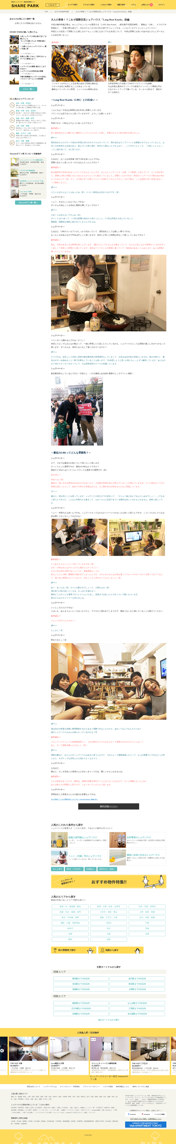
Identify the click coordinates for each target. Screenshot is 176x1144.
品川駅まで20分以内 (137, 979)
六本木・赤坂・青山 (108, 912)
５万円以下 (99, 1107)
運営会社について (33, 1087)
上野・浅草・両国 (147, 912)
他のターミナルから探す (108, 1020)
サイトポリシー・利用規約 (70, 1087)
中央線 (30, 1121)
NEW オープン (85, 1110)
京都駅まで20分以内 (81, 1014)
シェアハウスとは (50, 1087)
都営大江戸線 (99, 1121)
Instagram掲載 (96, 1110)
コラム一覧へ (28, 89)
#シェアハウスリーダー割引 (104, 1076)
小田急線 (17, 1123)
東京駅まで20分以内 (137, 984)
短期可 (63, 1110)
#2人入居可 (57, 869)
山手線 (13, 1121)
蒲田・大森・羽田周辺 (70, 923)
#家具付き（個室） (107, 869)
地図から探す (112, 950)
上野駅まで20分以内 (137, 989)
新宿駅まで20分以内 (81, 979)
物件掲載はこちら (122, 1087)
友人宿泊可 (38, 1107)
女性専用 (13, 1107)
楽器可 (35, 1110)
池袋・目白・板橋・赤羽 (70, 912)
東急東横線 (66, 1121)
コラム (133, 5)
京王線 (19, 1121)
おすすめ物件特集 (62, 12)
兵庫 (147, 934)
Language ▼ (52, 5)
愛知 (70, 939)
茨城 (147, 928)
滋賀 (109, 939)
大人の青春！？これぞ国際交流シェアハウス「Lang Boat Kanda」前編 (104, 12)
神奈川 (70, 928)
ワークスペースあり (73, 1110)
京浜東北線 (50, 1121)
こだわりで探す (106, 5)
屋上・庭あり (74, 1107)
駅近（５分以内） (63, 1107)
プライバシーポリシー (91, 1087)
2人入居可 (28, 1110)
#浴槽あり (90, 869)
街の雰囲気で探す (67, 950)
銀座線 (43, 1121)
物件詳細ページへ (109, 806)
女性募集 (13, 1110)
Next (174, 1051)
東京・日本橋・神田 (70, 917)
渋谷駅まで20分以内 (81, 984)
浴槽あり (83, 1107)
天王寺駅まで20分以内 (81, 1008)
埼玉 (109, 928)
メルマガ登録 (108, 1087)
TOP (46, 12)
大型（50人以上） (107, 1110)
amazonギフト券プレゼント (74, 1112)
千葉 (147, 923)
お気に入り (146, 5)
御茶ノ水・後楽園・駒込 (70, 906)
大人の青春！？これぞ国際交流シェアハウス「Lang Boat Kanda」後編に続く (74, 799)
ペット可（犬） (44, 1110)
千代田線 (58, 1121)
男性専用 (21, 1107)
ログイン (161, 5)
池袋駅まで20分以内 (81, 989)
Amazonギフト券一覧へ (28, 203)
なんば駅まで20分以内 (137, 1003)
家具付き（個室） (110, 1107)
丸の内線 (37, 1121)
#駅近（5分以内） (74, 869)
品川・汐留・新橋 (147, 917)
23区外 (109, 923)
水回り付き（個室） (50, 1107)
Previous (2, 1051)
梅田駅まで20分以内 (81, 1003)
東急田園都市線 (89, 1121)
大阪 (109, 934)
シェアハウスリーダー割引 (43, 1112)
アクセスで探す (89, 5)
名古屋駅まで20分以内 (137, 1014)
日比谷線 (108, 1121)
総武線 (73, 1121)
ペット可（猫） (55, 1110)
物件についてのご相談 (141, 1087)
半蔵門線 (79, 1121)
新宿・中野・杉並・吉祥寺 (108, 906)
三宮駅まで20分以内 (137, 1008)
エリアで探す (73, 5)
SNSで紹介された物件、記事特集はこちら (145, 1119)
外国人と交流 (29, 1107)
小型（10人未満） (28, 1112)
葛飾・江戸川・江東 (108, 917)
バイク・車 (90, 1107)
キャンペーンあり (58, 1112)
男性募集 (21, 1110)
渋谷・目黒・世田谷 (147, 906)
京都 (70, 934)
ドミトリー (92, 1112)
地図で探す (121, 5)
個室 (85, 1112)
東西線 (25, 1121)
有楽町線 (24, 1123)
